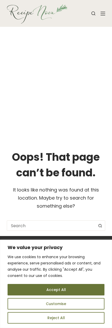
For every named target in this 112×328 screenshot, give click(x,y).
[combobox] (51, 225)
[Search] (93, 13)
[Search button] (100, 226)
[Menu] (103, 13)
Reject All (56, 317)
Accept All (56, 289)
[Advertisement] (56, 85)
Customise (56, 303)
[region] (56, 284)
